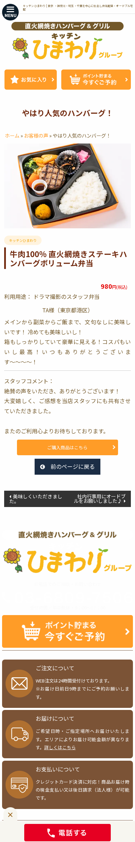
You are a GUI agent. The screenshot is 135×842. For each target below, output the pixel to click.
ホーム (12, 135)
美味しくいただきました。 (35, 499)
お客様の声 (36, 135)
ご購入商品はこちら (67, 447)
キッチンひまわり (23, 240)
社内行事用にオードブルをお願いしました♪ (100, 498)
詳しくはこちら (60, 747)
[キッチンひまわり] (67, 40)
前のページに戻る (73, 466)
